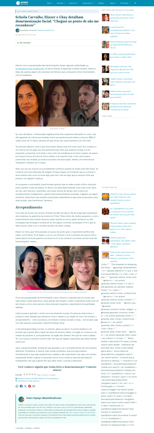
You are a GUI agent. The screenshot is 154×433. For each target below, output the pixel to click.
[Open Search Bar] (135, 3)
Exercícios (73, 3)
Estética (101, 3)
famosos (36, 381)
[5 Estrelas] (35, 374)
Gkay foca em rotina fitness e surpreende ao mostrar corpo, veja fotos (122, 18)
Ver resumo (24, 42)
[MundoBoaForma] (22, 3)
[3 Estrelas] (29, 374)
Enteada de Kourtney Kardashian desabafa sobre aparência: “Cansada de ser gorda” (123, 107)
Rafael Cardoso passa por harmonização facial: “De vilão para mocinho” (122, 94)
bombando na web (25, 381)
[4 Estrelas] (32, 374)
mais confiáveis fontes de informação (82, 412)
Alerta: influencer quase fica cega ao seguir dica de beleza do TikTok (123, 45)
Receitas (60, 3)
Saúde (112, 3)
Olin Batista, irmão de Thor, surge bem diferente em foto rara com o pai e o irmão (121, 69)
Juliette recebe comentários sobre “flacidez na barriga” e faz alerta (122, 82)
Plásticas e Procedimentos (48, 378)
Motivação (124, 3)
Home (19, 11)
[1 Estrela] (24, 374)
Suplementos (87, 3)
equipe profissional (67, 407)
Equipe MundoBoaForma (45, 30)
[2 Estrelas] (27, 374)
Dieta (49, 3)
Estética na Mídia (32, 11)
